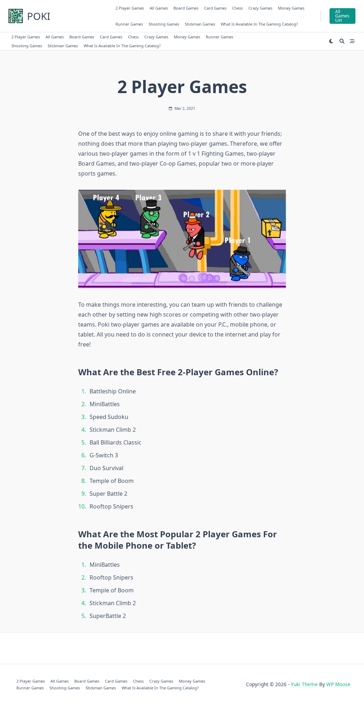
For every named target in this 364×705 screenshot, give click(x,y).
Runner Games (129, 24)
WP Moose (338, 684)
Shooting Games (164, 24)
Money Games (291, 8)
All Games (159, 8)
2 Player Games (130, 8)
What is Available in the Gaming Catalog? (259, 24)
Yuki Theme (304, 684)
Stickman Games (200, 24)
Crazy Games (260, 8)
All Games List (342, 16)
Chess (237, 8)
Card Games (215, 8)
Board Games (185, 8)
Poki (38, 16)
